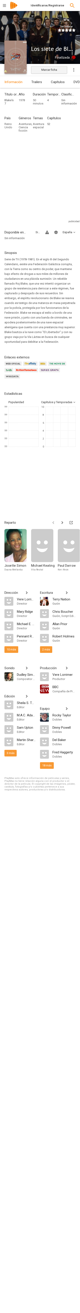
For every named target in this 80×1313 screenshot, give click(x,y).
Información (13, 82)
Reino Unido (8, 125)
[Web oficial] (13, 366)
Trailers (36, 82)
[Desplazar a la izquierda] (53, 522)
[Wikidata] (12, 379)
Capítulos (58, 82)
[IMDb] (43, 366)
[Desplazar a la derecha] (62, 522)
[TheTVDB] (9, 372)
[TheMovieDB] (58, 366)
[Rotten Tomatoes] (27, 372)
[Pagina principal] (14, 8)
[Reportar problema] (47, 232)
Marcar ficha (49, 69)
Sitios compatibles (38, 232)
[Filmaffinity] (31, 366)
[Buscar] (72, 5)
